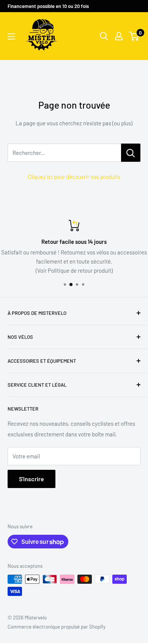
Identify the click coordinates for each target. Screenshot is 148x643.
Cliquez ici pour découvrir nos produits (74, 176)
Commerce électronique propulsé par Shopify (56, 627)
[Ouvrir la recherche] (104, 36)
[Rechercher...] (130, 153)
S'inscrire (31, 478)
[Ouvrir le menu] (11, 36)
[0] (134, 36)
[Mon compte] (119, 36)
